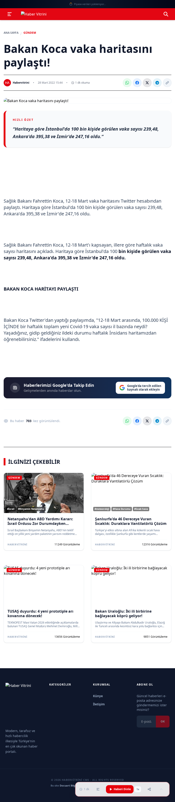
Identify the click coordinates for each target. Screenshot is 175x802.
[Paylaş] (149, 789)
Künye (98, 696)
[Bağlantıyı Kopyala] (167, 83)
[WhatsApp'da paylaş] (127, 83)
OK (163, 721)
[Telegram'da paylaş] (157, 83)
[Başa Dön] (161, 789)
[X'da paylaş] (147, 83)
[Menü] (9, 14)
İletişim (99, 704)
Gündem (29, 33)
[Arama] (166, 14)
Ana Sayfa (11, 33)
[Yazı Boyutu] (98, 789)
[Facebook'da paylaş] (137, 83)
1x (137, 789)
